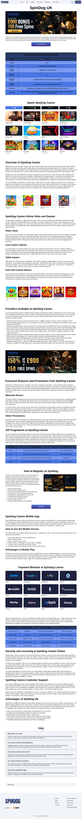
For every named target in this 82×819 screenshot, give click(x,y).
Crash (49, 107)
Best (13, 107)
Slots (67, 107)
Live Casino (31, 107)
